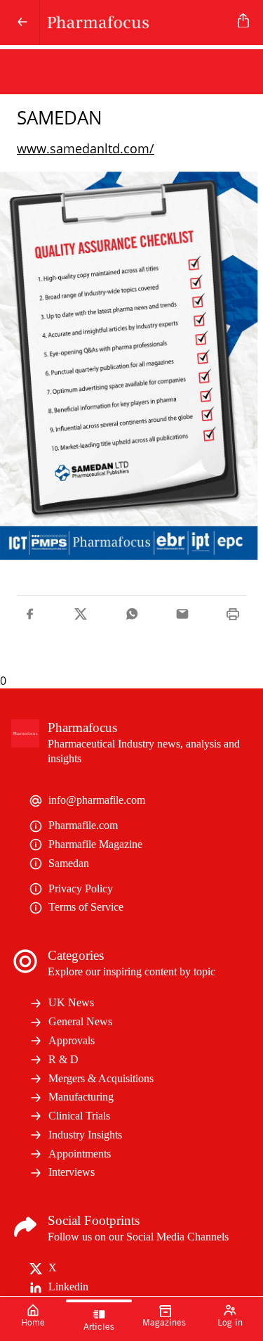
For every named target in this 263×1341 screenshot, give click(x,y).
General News (80, 1021)
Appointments (79, 1154)
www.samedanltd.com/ (85, 148)
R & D (63, 1059)
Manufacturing (81, 1097)
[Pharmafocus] (136, 22)
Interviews (71, 1172)
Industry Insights (85, 1135)
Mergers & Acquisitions (101, 1078)
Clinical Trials (79, 1116)
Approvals (71, 1040)
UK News (71, 1002)
